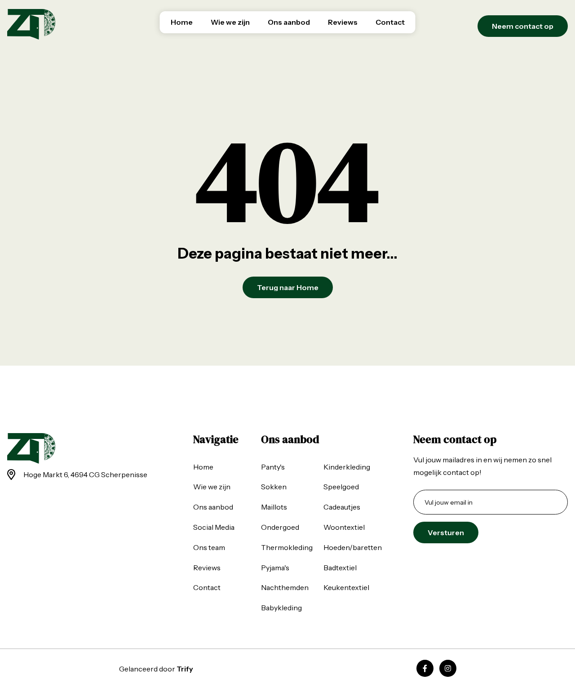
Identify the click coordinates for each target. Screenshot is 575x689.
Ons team (209, 547)
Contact (390, 22)
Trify (185, 668)
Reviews (343, 22)
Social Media (213, 527)
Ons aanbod (289, 22)
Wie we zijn (230, 22)
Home (182, 22)
